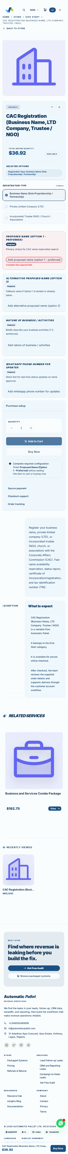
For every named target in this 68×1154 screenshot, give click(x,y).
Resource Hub (14, 1095)
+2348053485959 (19, 1023)
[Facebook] (28, 1045)
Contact (44, 1101)
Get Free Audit (47, 1082)
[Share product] (59, 107)
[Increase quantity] (31, 428)
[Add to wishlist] (52, 107)
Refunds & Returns (17, 1070)
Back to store (16, 28)
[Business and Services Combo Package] (34, 760)
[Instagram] (21, 1045)
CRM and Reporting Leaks (50, 1067)
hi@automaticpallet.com (22, 1028)
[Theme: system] (52, 10)
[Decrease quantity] (11, 428)
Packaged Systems (17, 1060)
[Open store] (45, 9)
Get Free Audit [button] (35, 968)
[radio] (34, 195)
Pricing (11, 1065)
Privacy (44, 1106)
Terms (43, 1111)
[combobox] (34, 10)
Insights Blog (14, 1101)
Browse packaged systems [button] (35, 976)
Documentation (15, 1106)
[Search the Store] (24, 10)
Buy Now (34, 451)
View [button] (53, 808)
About (43, 1095)
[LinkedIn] (6, 1045)
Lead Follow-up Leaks (51, 1060)
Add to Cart (35, 441)
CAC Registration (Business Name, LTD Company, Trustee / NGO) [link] (33, 21)
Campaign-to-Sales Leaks (50, 1076)
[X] (14, 1045)
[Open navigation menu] (60, 10)
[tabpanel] (45, 607)
